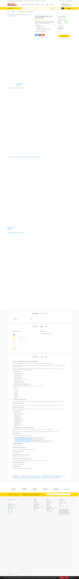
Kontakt (52, 4)
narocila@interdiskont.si (67, 4)
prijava (50, 333)
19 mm (31, 319)
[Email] (42, 35)
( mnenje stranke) (41, 19)
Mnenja (42, 313)
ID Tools (13, 11)
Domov (8, 11)
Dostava (47, 504)
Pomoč (43, 4)
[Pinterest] (40, 35)
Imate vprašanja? (66, 489)
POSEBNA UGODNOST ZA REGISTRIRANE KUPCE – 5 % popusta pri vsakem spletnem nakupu (21, 0)
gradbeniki (50, 475)
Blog (34, 509)
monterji (50, 476)
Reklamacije (48, 505)
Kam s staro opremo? (49, 510)
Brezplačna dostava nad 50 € (24, 489)
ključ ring (54, 475)
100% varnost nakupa (13, 489)
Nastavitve (54, 577)
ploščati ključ (60, 476)
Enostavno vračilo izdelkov (45, 489)
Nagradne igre (36, 505)
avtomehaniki (47, 475)
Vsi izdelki (46, 14)
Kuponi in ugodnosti (30, 4)
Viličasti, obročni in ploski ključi (41, 14)
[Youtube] (44, 35)
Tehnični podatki (35, 313)
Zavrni (67, 577)
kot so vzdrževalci (62, 475)
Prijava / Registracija (69, 0)
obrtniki (57, 476)
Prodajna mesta (61, 0)
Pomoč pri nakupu (49, 501)
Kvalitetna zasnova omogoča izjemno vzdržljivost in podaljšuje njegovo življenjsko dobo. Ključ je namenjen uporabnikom (31, 476)
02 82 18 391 (66, 3)
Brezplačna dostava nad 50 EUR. (41, 0)
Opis (46, 313)
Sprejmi (61, 577)
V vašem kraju (23, 4)
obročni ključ (54, 476)
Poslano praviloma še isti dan (35, 489)
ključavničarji (57, 475)
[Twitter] (38, 35)
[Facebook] (36, 35)
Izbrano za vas (37, 4)
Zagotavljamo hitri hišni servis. (67, 5)
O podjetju (47, 4)
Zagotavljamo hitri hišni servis (56, 489)
